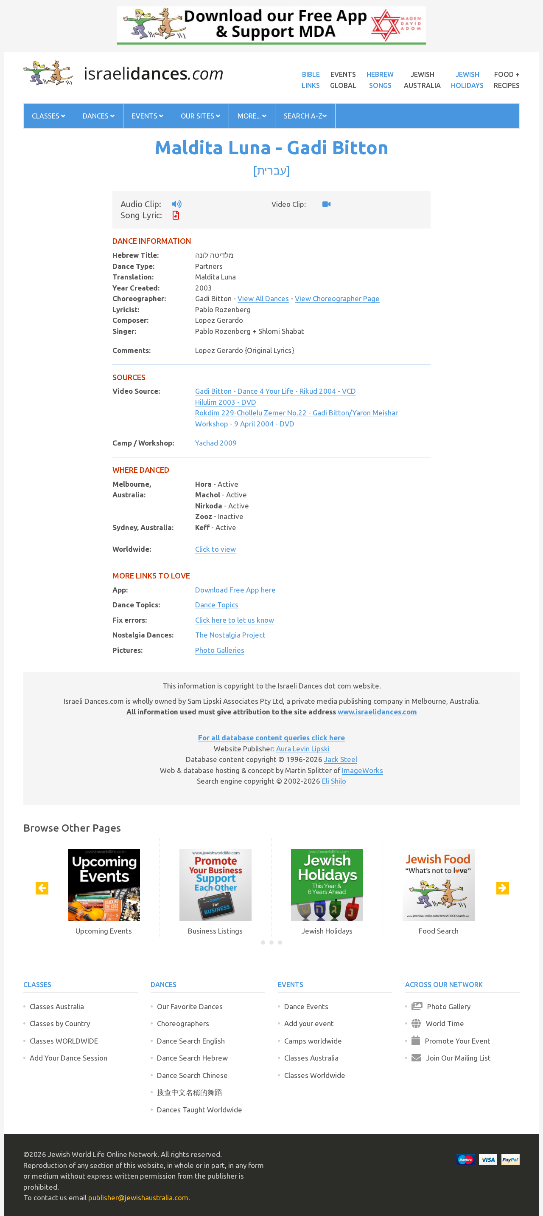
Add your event (309, 1023)
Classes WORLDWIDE (64, 1041)
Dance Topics (216, 605)
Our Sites (198, 116)
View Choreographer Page (337, 298)
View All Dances (263, 298)
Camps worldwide (313, 1041)
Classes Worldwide (314, 1075)
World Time (442, 1023)
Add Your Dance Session (68, 1058)
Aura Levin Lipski (303, 749)
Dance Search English (191, 1041)
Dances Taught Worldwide (199, 1110)
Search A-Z (303, 116)
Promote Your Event (455, 1041)
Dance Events (306, 1006)
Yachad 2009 (216, 443)
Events (145, 116)
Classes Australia (57, 1006)
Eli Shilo (334, 781)
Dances (96, 116)
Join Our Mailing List (456, 1058)
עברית (271, 170)
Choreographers (183, 1023)
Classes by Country (60, 1023)
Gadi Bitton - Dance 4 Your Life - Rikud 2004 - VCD (275, 391)
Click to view (215, 549)
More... (250, 116)
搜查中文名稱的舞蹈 (189, 1092)
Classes (46, 116)
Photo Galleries (219, 650)
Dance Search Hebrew (192, 1058)
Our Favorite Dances (190, 1006)
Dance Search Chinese (192, 1075)
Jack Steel (340, 759)
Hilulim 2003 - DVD (225, 402)
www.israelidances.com (377, 712)
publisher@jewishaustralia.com (138, 1197)
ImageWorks (362, 770)
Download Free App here (235, 590)
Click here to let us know (234, 620)
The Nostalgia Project (230, 635)
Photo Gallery (446, 1006)
